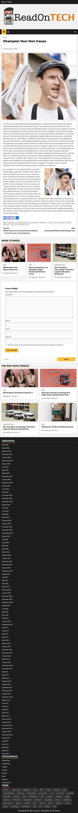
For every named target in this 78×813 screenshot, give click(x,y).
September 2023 (7, 501)
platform (18, 803)
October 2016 (6, 656)
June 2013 (5, 706)
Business (57, 790)
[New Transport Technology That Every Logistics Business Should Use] (64, 253)
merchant (49, 222)
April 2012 (5, 750)
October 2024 (6, 479)
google (67, 796)
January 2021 (6, 593)
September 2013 (7, 697)
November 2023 (7, 498)
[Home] (4, 31)
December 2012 (7, 725)
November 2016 (7, 653)
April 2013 (5, 713)
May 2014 (5, 672)
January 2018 (6, 621)
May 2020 (5, 612)
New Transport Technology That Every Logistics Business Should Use (64, 271)
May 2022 (5, 546)
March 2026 (6, 448)
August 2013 (6, 700)
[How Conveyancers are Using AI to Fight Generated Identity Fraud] (39, 253)
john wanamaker (33, 222)
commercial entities (21, 222)
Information (16, 800)
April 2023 (5, 514)
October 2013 (6, 694)
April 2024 (5, 492)
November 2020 (7, 599)
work (54, 806)
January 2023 (6, 524)
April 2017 (5, 637)
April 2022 (5, 549)
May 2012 (5, 747)
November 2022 (7, 530)
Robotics (5, 779)
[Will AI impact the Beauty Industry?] (13, 253)
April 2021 (5, 583)
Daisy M (15, 273)
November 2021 (7, 564)
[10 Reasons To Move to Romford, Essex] (58, 412)
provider (27, 803)
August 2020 (6, 605)
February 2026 (6, 451)
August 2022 (6, 536)
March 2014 (6, 678)
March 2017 (6, 640)
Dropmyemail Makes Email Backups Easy (59, 229)
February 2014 (6, 681)
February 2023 (6, 520)
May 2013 (5, 709)
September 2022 (7, 533)
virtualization (26, 806)
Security (42, 803)
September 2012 (7, 735)
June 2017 (5, 631)
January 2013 (6, 722)
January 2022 (6, 558)
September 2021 (7, 571)
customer (16, 796)
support (5, 806)
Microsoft (38, 800)
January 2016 (6, 662)
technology (14, 806)
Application (26, 790)
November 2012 (7, 728)
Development (33, 796)
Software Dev (6, 782)
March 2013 (6, 716)
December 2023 (7, 495)
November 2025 (7, 454)
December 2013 (7, 687)
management (27, 800)
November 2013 (7, 691)
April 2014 (5, 675)
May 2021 (5, 580)
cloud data (20, 793)
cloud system (43, 793)
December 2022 (7, 527)
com (51, 793)
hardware (6, 800)
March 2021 (6, 587)
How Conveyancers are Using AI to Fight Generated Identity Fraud (38, 271)
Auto (35, 790)
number (57, 800)
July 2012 (5, 741)
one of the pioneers (59, 222)
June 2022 (5, 542)
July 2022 (5, 539)
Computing (6, 796)
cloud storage (31, 793)
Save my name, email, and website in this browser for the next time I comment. (35, 345)
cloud (64, 790)
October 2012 (6, 731)
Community (60, 793)
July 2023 (5, 508)
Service (50, 803)
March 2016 (6, 659)
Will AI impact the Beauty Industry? (10, 269)
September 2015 (7, 665)
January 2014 (6, 684)
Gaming (4, 770)
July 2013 (5, 703)
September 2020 (7, 602)
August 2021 (6, 574)
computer (70, 793)
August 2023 (6, 505)
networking (48, 800)
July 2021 (5, 577)
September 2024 (7, 483)
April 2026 (5, 445)
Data (24, 796)
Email (7, 329)
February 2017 (6, 643)
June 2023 (5, 511)
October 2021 (6, 568)
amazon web (16, 790)
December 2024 (7, 476)
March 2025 (6, 473)
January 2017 (6, 646)
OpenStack (66, 800)
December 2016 (7, 650)
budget (48, 790)
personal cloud (7, 803)
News (4, 37)
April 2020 (5, 615)
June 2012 (5, 744)
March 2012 (6, 754)
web (40, 806)
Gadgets (4, 767)
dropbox (50, 796)
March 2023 (6, 517)
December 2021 (7, 561)
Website (8, 337)
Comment (9, 295)
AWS (41, 790)
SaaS (34, 803)
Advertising (10, 222)
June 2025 (5, 467)
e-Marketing (6, 760)
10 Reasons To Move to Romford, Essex (57, 427)
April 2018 (5, 618)
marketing (42, 222)
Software (59, 803)
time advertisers (20, 224)
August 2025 (6, 464)
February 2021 (6, 590)
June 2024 (5, 489)
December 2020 (7, 596)
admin (16, 49)
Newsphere (45, 811)
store (12, 224)
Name (7, 321)
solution (67, 803)
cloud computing (8, 793)
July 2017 (5, 628)
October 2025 (6, 457)
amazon (6, 790)
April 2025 (5, 470)
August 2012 (6, 738)
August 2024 (6, 486)
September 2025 (7, 460)
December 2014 (7, 668)
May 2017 (5, 634)
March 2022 (6, 552)
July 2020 (5, 609)
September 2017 (7, 624)
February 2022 (6, 555)
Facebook (59, 796)
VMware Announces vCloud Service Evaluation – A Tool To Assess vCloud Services (20, 230)
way (27, 224)
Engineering (57, 265)
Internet (4, 773)
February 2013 (6, 719)
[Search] (75, 32)
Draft (42, 796)
